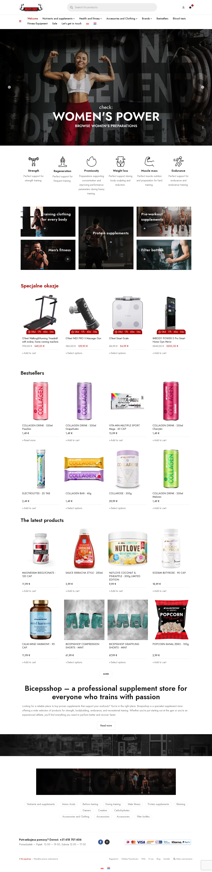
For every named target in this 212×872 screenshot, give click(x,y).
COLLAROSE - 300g (120, 493)
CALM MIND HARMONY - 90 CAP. (38, 645)
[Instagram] (107, 842)
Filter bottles (143, 816)
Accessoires (103, 816)
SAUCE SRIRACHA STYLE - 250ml (84, 573)
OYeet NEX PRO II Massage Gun (40, 338)
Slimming (180, 804)
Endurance (178, 171)
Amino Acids (68, 804)
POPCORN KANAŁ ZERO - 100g (171, 644)
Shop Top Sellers (106, 132)
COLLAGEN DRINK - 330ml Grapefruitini (81, 427)
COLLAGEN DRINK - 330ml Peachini (37, 427)
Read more (106, 725)
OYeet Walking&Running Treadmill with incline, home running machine (171, 340)
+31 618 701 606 (70, 840)
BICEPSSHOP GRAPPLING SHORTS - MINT (124, 645)
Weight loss (120, 171)
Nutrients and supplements (41, 804)
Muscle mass (149, 171)
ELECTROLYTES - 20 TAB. (36, 493)
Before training (90, 804)
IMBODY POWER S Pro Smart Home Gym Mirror (125, 340)
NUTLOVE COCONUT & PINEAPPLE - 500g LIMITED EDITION (124, 576)
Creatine (102, 810)
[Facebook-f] (100, 842)
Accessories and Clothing (75, 816)
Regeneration (62, 171)
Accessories (123, 816)
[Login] (183, 7)
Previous (9, 87)
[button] (116, 353)
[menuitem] (87, 23)
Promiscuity (91, 171)
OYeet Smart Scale (75, 338)
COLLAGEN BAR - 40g (78, 493)
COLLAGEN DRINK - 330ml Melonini (168, 495)
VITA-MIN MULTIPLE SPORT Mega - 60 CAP (124, 427)
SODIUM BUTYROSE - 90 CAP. (169, 573)
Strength (33, 171)
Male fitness (134, 804)
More (106, 673)
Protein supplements (158, 804)
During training (113, 804)
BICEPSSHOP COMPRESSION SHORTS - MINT (82, 645)
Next (202, 87)
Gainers (87, 810)
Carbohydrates (122, 810)
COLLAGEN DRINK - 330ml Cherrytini (168, 427)
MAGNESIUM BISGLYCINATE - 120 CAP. (39, 574)
